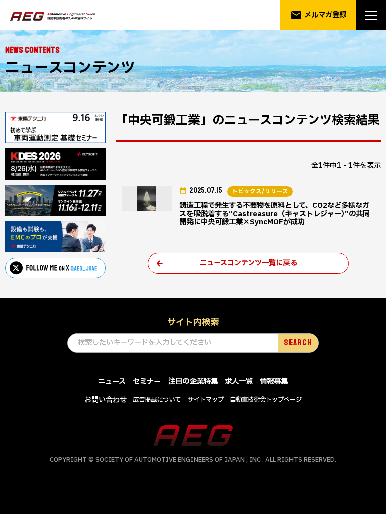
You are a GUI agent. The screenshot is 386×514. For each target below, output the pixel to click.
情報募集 (274, 381)
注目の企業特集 (193, 381)
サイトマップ (205, 399)
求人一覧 (239, 381)
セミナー (147, 381)
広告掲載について (157, 399)
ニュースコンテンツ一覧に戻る (248, 263)
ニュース (112, 381)
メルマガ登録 (318, 15)
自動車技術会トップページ (266, 399)
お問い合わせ (105, 400)
